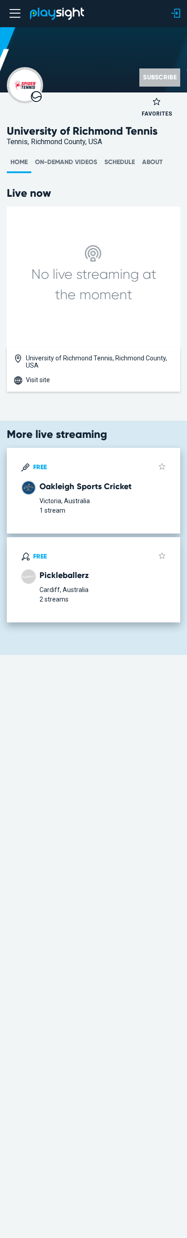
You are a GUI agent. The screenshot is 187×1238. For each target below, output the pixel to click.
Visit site (38, 380)
